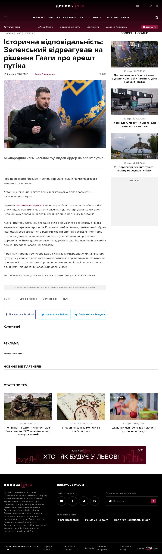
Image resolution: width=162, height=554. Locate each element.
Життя (97, 17)
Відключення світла (70, 27)
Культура (112, 17)
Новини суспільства (126, 45)
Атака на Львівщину (116, 27)
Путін (66, 299)
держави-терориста (29, 205)
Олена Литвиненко (44, 74)
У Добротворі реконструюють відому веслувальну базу (134, 168)
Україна (29, 33)
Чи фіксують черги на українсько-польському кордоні (134, 124)
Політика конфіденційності (132, 520)
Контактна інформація (102, 548)
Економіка (69, 17)
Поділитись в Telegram (92, 314)
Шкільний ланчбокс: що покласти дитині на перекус (134, 429)
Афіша (125, 17)
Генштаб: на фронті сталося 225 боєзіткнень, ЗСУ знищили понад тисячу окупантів (28, 431)
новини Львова (25, 546)
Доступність (93, 27)
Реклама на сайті (96, 520)
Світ (19, 33)
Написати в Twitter (57, 314)
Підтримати (149, 27)
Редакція (89, 548)
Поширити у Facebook (22, 314)
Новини (38, 17)
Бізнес (83, 17)
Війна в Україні (45, 27)
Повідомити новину (125, 548)
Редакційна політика (69, 548)
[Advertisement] (134, 203)
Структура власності (47, 548)
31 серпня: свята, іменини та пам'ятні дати (81, 429)
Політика (54, 17)
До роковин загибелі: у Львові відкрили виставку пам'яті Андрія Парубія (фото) (134, 78)
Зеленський (50, 299)
